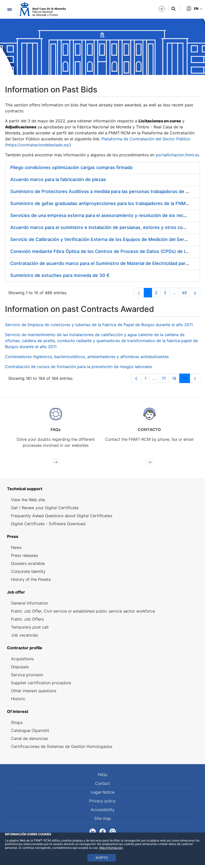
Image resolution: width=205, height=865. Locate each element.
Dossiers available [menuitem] (28, 563)
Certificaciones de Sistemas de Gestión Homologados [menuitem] (61, 746)
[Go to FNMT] (42, 9)
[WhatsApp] (113, 831)
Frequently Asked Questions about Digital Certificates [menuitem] (61, 515)
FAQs (102, 774)
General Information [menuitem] (29, 603)
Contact (102, 783)
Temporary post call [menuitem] (29, 627)
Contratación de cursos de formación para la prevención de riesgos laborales (78, 366)
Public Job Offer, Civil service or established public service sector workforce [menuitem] (83, 611)
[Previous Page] (136, 378)
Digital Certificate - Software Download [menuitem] (48, 523)
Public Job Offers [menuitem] (27, 619)
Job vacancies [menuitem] (24, 635)
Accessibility (102, 809)
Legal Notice (102, 792)
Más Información (111, 848)
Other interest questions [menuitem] (33, 690)
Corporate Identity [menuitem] (28, 571)
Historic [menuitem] (18, 698)
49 (186, 293)
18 (176, 379)
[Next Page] (195, 292)
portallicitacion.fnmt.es (177, 154)
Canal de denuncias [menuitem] (29, 738)
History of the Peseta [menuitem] (31, 579)
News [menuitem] (16, 547)
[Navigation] (9, 9)
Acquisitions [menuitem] (22, 658)
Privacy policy (102, 800)
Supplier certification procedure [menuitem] (41, 682)
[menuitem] (102, 489)
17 (165, 379)
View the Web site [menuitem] (28, 499)
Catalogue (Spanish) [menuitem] (30, 730)
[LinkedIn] (93, 831)
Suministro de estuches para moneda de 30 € (60, 275)
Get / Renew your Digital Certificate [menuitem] (44, 507)
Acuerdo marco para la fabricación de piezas (58, 179)
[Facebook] (103, 831)
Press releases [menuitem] (24, 555)
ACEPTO (102, 858)
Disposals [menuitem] (20, 666)
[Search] (173, 8)
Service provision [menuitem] (27, 674)
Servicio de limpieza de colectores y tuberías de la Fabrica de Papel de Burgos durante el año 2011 (99, 324)
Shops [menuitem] (16, 722)
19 (186, 379)
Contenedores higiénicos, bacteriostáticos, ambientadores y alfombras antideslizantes (87, 356)
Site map (102, 818)
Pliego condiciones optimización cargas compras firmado (71, 167)
